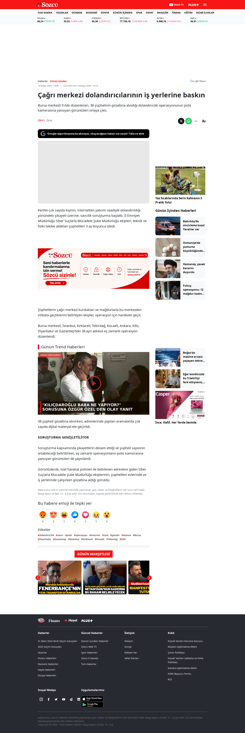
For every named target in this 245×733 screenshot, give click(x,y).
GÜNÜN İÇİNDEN (122, 12)
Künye (128, 646)
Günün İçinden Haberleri (175, 210)
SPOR (139, 12)
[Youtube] (63, 699)
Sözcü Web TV (89, 646)
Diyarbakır (45, 539)
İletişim (128, 641)
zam (106, 535)
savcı (60, 535)
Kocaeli (100, 539)
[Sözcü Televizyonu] (41, 620)
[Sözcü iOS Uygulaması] (92, 698)
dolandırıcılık (46, 535)
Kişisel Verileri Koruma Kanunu (185, 641)
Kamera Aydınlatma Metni (182, 668)
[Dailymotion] (71, 699)
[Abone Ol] (198, 81)
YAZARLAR (62, 12)
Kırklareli (88, 539)
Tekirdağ (113, 539)
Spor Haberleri (89, 652)
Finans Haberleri (47, 658)
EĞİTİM (188, 12)
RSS (170, 679)
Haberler (43, 633)
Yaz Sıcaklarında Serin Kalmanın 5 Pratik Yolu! (178, 200)
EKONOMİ (91, 12)
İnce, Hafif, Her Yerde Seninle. (176, 422)
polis (69, 535)
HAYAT (149, 12)
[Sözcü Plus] (87, 620)
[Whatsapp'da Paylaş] (188, 121)
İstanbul (74, 539)
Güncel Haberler (92, 633)
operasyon (81, 535)
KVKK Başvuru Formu (179, 673)
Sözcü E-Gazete (89, 658)
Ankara (127, 535)
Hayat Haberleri (46, 669)
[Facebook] (48, 699)
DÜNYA (105, 12)
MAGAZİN (162, 12)
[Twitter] (56, 699)
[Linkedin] (78, 699)
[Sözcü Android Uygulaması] (92, 704)
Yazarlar (42, 652)
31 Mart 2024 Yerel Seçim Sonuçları (57, 641)
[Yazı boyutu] (203, 121)
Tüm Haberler (88, 664)
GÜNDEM (77, 12)
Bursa (137, 535)
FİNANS (176, 12)
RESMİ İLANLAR (205, 12)
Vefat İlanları (131, 658)
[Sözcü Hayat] (70, 620)
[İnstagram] (41, 699)
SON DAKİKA (45, 12)
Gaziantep (60, 539)
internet (95, 535)
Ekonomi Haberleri (48, 664)
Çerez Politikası (176, 652)
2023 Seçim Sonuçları (50, 646)
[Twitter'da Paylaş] (181, 121)
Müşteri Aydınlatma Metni (182, 646)
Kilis (123, 539)
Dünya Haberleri (47, 675)
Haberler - (43, 81)
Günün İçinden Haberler (94, 641)
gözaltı (116, 535)
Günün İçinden (58, 81)
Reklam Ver (130, 652)
